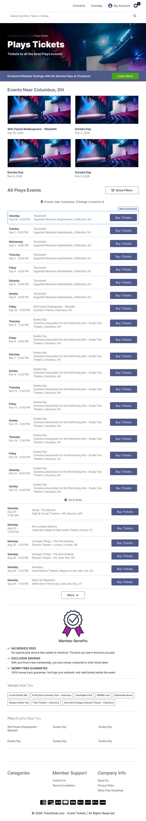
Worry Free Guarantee (110, 790)
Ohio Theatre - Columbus (46, 702)
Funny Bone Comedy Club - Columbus (51, 695)
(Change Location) (89, 202)
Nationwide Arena (123, 695)
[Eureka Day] (107, 110)
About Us (103, 780)
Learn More (125, 76)
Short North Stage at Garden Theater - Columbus (89, 702)
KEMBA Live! (103, 695)
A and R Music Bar (18, 695)
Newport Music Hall (19, 702)
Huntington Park (84, 695)
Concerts (79, 5)
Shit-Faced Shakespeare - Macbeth (32, 130)
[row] (73, 217)
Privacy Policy (106, 785)
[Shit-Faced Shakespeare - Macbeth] (39, 110)
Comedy (96, 5)
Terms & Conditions (64, 785)
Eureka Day (83, 130)
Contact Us (59, 780)
